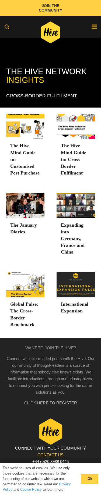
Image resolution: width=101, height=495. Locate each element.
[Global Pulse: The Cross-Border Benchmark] (25, 275)
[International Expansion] (76, 275)
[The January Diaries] (25, 196)
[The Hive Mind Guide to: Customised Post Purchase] (25, 117)
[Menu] (94, 27)
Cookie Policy (31, 489)
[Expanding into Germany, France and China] (76, 196)
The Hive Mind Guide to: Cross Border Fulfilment (73, 159)
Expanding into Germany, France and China (73, 238)
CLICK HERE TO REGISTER (50, 403)
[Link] (50, 34)
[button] (7, 27)
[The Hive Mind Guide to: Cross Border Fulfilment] (76, 117)
